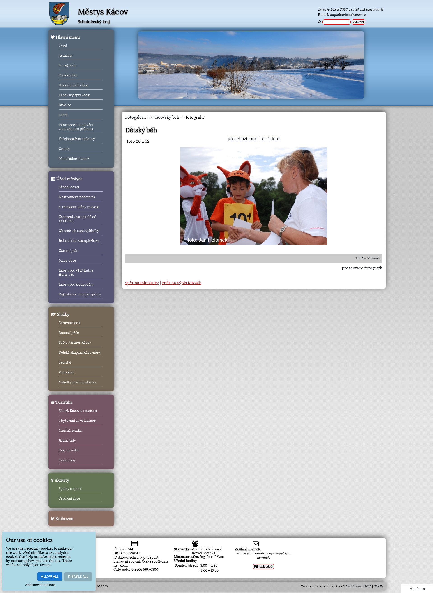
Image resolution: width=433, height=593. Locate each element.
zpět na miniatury (142, 282)
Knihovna (63, 518)
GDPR (63, 115)
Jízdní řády (67, 440)
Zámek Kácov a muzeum (78, 411)
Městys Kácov (103, 11)
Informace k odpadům (76, 284)
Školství (65, 362)
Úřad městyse (69, 178)
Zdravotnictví (69, 323)
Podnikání (66, 372)
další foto (271, 138)
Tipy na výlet (69, 450)
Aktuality (66, 55)
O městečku (68, 75)
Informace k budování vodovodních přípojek (76, 127)
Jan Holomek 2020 (358, 586)
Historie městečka (73, 85)
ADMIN (378, 586)
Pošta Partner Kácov (75, 343)
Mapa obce (67, 261)
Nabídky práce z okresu (77, 382)
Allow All (50, 576)
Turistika (63, 402)
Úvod (63, 46)
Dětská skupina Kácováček (79, 352)
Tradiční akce (69, 499)
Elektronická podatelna (77, 197)
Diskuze (65, 105)
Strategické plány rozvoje (79, 207)
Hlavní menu (67, 37)
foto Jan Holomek (368, 258)
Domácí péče (69, 333)
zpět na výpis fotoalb (181, 282)
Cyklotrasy (67, 460)
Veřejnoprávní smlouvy (77, 139)
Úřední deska (69, 187)
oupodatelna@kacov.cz (348, 15)
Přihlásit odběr (263, 566)
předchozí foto (242, 138)
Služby (62, 314)
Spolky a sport (70, 489)
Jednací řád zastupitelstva (79, 241)
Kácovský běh (166, 117)
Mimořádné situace (74, 159)
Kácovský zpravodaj (74, 95)
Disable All (78, 576)
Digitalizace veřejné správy (80, 294)
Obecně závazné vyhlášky (79, 231)
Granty (64, 149)
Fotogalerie (67, 65)
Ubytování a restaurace (77, 421)
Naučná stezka (70, 430)
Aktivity (61, 480)
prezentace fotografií (362, 268)
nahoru (419, 589)
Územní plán (68, 251)
